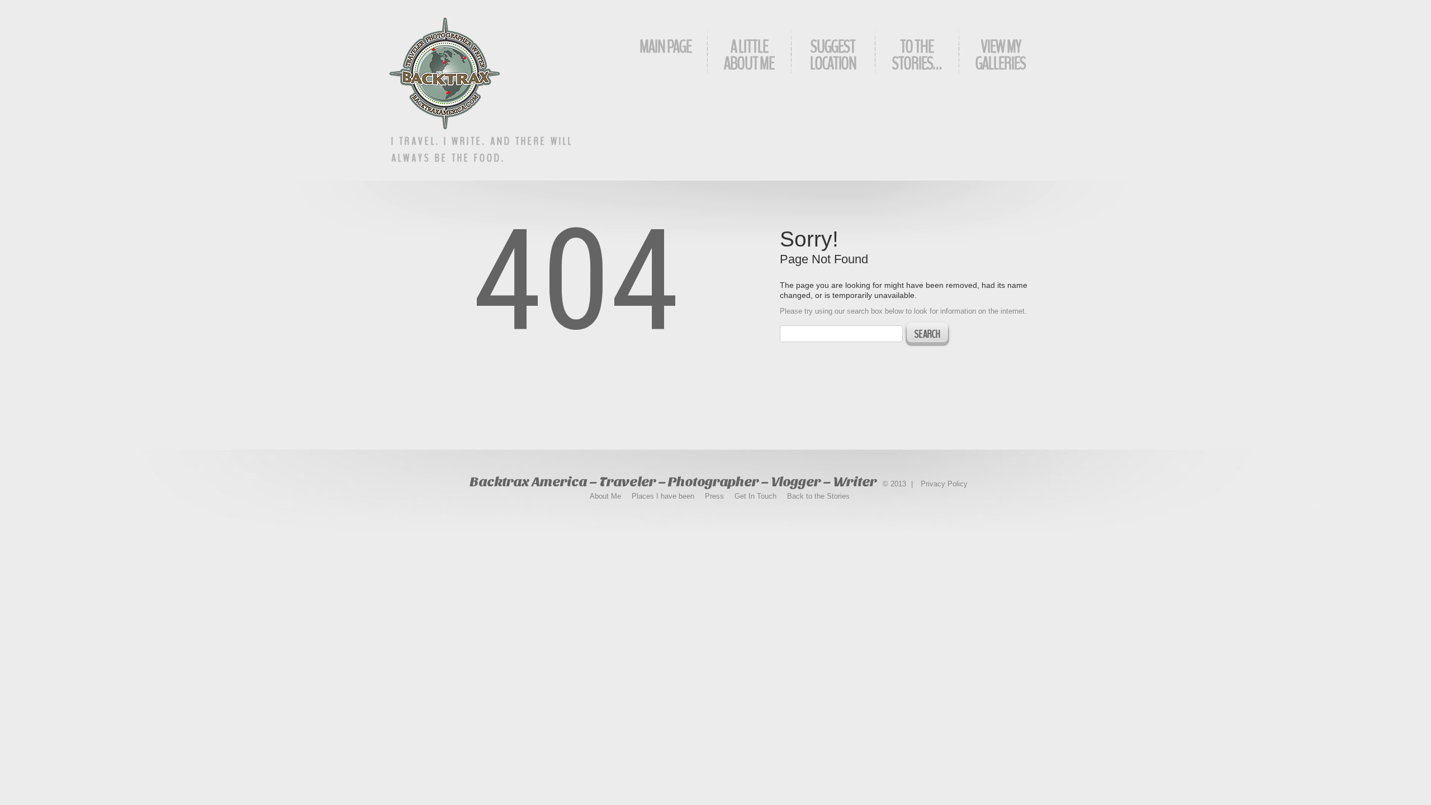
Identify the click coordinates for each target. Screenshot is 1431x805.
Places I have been (663, 496)
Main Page (665, 47)
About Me (605, 496)
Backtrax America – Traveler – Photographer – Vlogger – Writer (673, 481)
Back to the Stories (818, 496)
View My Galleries (1000, 55)
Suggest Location (833, 55)
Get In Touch (755, 496)
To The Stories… (916, 55)
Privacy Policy (944, 484)
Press (714, 496)
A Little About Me (749, 55)
